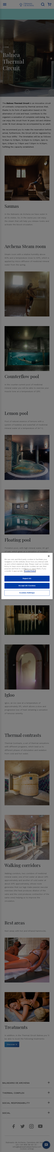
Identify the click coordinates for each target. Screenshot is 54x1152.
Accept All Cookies (27, 586)
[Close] (49, 556)
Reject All (27, 578)
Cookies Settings (27, 593)
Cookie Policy (29, 571)
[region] (27, 576)
